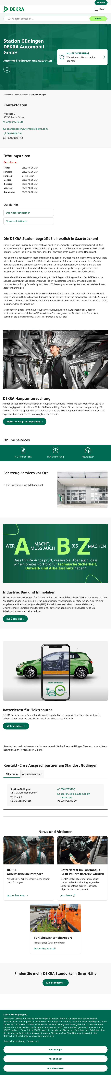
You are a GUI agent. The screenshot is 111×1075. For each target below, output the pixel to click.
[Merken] (6, 69)
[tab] (11, 774)
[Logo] (15, 9)
